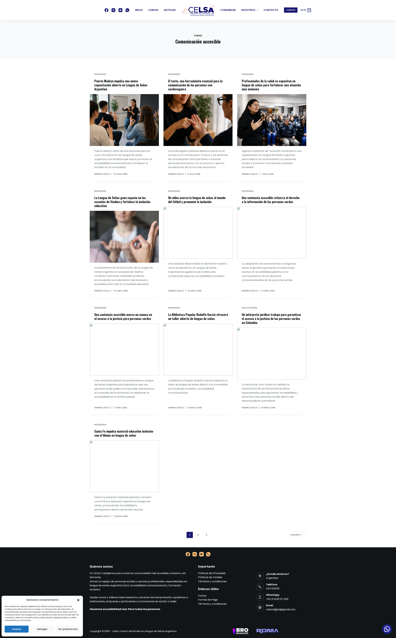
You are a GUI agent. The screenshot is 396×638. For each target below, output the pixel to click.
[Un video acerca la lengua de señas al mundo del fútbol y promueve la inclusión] (198, 233)
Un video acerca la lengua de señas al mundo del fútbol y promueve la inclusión (197, 199)
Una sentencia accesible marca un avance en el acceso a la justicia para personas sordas (123, 316)
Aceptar (17, 629)
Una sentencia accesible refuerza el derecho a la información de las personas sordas (270, 199)
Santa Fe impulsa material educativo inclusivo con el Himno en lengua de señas (123, 433)
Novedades (100, 74)
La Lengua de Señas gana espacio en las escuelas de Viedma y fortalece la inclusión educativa (122, 201)
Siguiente (295, 535)
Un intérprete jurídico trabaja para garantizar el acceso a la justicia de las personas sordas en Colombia (271, 318)
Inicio (139, 10)
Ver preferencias (68, 629)
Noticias (170, 10)
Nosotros (248, 10)
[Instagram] (113, 10)
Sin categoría (249, 307)
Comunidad (228, 10)
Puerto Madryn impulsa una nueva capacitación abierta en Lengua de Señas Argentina (120, 85)
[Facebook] (106, 10)
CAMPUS (290, 10)
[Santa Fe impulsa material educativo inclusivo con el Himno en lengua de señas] (124, 466)
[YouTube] (120, 10)
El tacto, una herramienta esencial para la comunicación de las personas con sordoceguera (195, 85)
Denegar (42, 629)
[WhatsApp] (127, 10)
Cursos (153, 10)
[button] (78, 600)
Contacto (271, 10)
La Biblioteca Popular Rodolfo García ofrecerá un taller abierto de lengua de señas (198, 316)
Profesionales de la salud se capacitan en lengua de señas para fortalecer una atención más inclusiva (271, 85)
